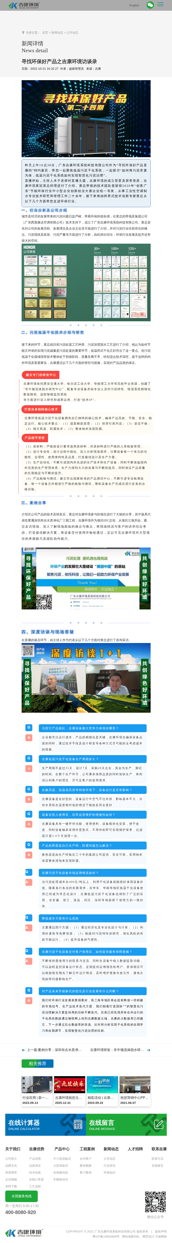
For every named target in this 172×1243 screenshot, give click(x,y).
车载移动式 (60, 1179)
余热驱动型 (60, 1172)
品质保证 (35, 1165)
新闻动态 (57, 32)
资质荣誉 (11, 1172)
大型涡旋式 (60, 1165)
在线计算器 (36, 1179)
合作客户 (85, 1158)
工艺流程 (35, 1186)
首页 (45, 32)
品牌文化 (11, 1165)
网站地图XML (131, 1236)
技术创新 (35, 1172)
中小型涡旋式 (62, 1158)
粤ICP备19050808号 (106, 1236)
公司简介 (11, 1158)
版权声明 (161, 1231)
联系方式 (157, 1158)
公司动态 (72, 32)
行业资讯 (109, 1165)
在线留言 (157, 1165)
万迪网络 (161, 1236)
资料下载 (11, 1186)
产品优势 (35, 1158)
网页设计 (148, 1236)
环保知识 (109, 1172)
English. (134, 5)
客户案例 (85, 1172)
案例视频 (85, 1165)
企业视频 (11, 1179)
